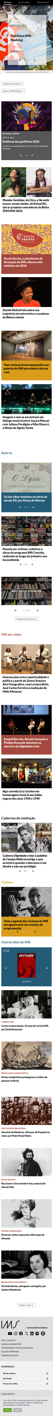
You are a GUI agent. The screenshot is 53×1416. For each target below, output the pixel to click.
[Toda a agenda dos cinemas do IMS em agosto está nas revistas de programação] (26, 901)
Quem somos (8, 1394)
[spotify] (37, 1333)
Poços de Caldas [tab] (43, 2)
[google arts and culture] (43, 1333)
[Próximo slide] (34, 60)
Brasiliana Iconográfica (14, 1073)
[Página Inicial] (25, 7)
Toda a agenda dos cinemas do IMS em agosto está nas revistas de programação (26, 924)
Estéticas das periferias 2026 (21, 141)
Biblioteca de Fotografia (26, 591)
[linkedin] (32, 1333)
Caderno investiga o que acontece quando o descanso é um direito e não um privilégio (25, 861)
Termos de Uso (23, 1405)
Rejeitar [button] (17, 1410)
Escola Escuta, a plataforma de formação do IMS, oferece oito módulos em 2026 (23, 262)
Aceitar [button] (7, 1410)
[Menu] (3, 7)
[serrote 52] (26, 965)
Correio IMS (7, 1022)
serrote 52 (26, 981)
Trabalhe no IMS (9, 1355)
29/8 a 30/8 (8, 137)
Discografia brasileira (13, 1128)
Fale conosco (8, 1340)
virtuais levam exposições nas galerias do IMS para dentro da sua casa (26, 368)
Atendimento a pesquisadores (17, 1348)
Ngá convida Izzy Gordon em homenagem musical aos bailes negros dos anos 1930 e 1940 (22, 795)
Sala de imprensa (10, 1351)
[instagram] (15, 1333)
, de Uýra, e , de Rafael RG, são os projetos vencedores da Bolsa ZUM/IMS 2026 (26, 205)
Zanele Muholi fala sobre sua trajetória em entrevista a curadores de (26, 313)
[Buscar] (49, 7)
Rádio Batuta (8, 1179)
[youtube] (10, 1333)
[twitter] (26, 1333)
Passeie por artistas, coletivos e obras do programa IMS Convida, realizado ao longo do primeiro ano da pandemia (25, 554)
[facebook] (21, 1333)
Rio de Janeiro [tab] (24, 2)
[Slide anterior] (20, 60)
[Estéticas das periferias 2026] (26, 116)
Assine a (11, 1344)
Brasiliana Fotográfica (14, 1282)
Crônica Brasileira (11, 1231)
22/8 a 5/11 (16, 51)
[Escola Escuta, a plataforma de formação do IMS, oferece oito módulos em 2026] (26, 239)
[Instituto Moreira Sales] (24, 1325)
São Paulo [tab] (7, 2)
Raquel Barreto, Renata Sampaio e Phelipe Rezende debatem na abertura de (26, 742)
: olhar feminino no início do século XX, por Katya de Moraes (25, 498)
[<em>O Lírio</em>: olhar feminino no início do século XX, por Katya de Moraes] (26, 477)
